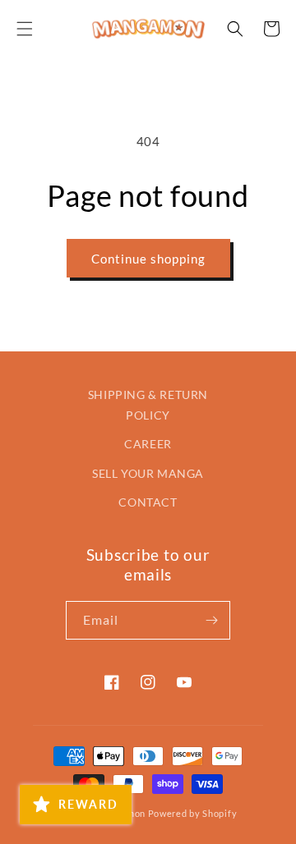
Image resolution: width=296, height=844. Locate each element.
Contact (147, 502)
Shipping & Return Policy (148, 405)
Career (148, 444)
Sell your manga (148, 473)
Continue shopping (148, 258)
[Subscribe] (211, 620)
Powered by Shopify (193, 813)
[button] (25, 29)
